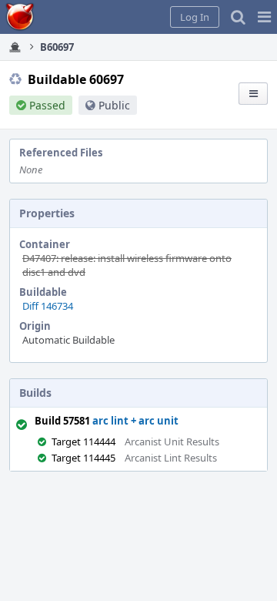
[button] (264, 17)
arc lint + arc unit (135, 421)
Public (114, 105)
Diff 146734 (47, 306)
